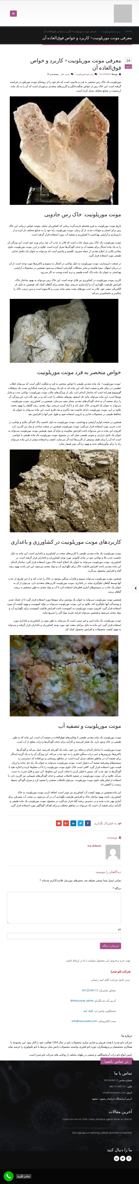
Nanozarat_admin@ (82, 991)
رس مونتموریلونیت (84, 65)
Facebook (88, 814)
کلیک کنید (88, 1002)
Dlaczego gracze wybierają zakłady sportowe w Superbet (102, 1123)
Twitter (80, 814)
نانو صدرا (86, 1177)
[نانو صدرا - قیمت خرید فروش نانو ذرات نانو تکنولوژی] (123, 9)
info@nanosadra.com (84, 1012)
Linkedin (116, 1149)
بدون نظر (65, 65)
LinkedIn (73, 814)
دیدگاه (117, 879)
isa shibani (105, 65)
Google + (66, 814)
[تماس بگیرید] (9, 1176)
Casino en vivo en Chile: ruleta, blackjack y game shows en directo (97, 1110)
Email (59, 814)
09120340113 (90, 981)
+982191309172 (117, 1077)
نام (119, 920)
